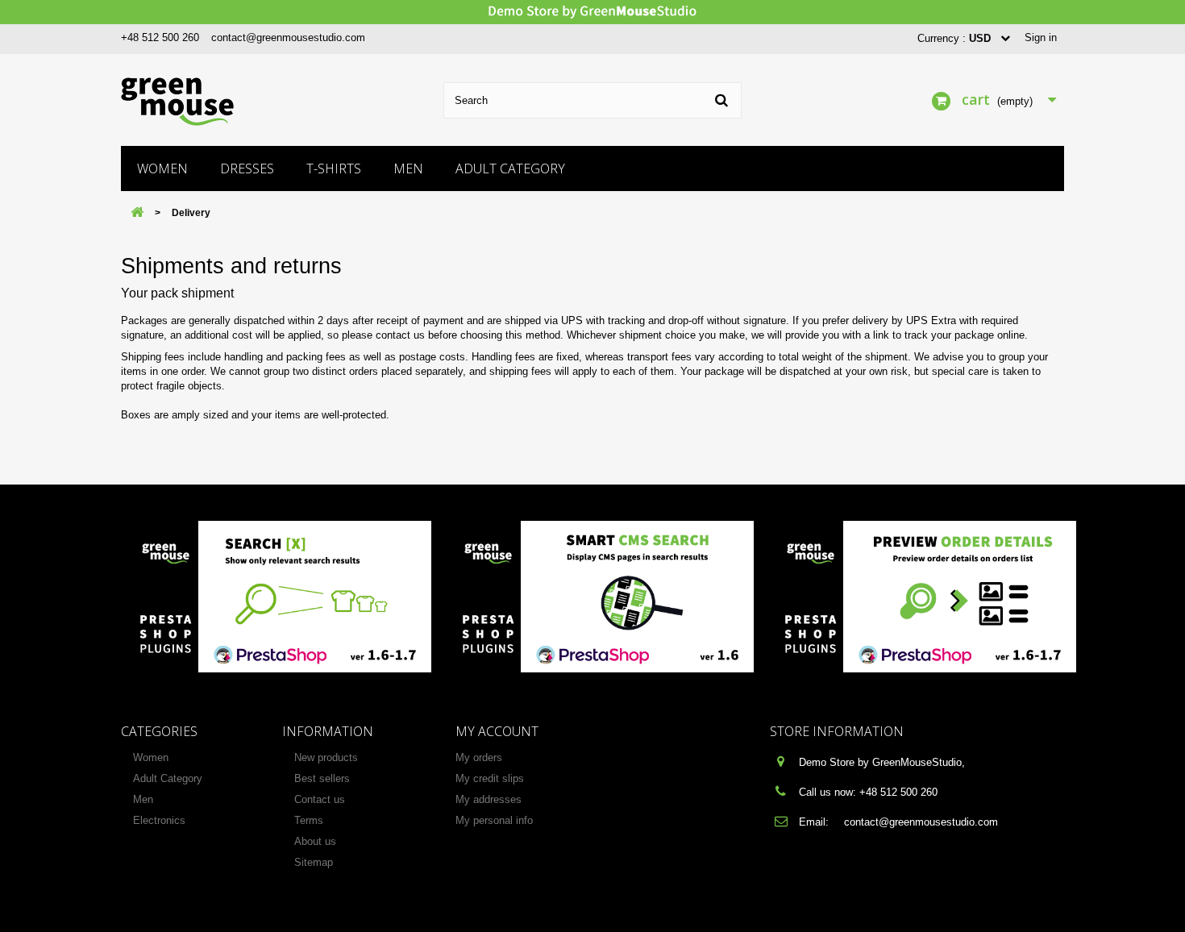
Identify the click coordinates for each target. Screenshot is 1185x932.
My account (496, 731)
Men (408, 168)
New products (326, 757)
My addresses (488, 799)
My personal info (494, 820)
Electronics (159, 820)
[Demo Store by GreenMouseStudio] (592, 12)
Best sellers (322, 778)
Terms (308, 820)
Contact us (319, 799)
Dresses (247, 168)
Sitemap (313, 862)
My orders (478, 757)
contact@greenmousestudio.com (288, 37)
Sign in (1041, 37)
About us (315, 841)
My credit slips (489, 778)
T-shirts (333, 168)
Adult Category (510, 168)
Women (162, 168)
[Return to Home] (137, 213)
